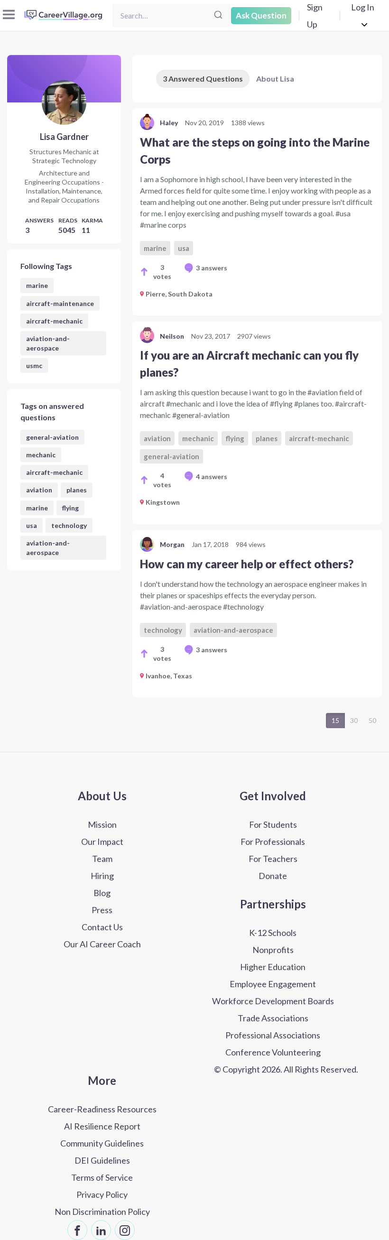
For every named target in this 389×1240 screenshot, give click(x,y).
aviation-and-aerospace (48, 343)
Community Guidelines (102, 1143)
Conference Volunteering (273, 1052)
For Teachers (273, 858)
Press (102, 910)
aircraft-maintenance (60, 303)
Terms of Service (102, 1177)
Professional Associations (272, 1035)
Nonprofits (273, 949)
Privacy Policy (102, 1194)
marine (37, 285)
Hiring (102, 875)
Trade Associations (273, 1018)
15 (335, 720)
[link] (257, 211)
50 (372, 720)
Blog (102, 893)
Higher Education (273, 967)
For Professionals (273, 841)
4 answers (211, 476)
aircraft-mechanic (54, 321)
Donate (273, 875)
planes (76, 490)
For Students (273, 824)
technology (69, 525)
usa (31, 525)
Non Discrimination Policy (102, 1211)
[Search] (218, 15)
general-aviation (52, 437)
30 (354, 720)
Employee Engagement (273, 984)
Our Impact (102, 841)
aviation (39, 490)
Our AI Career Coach (102, 944)
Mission (102, 824)
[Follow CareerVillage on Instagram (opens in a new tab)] (125, 1230)
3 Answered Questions (203, 78)
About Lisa (275, 78)
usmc (34, 365)
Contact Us (102, 927)
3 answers (211, 268)
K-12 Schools (272, 932)
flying (70, 508)
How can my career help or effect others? (246, 564)
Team (102, 858)
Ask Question (261, 15)
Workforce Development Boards (273, 1001)
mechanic (41, 455)
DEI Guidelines (102, 1160)
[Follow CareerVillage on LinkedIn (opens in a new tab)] (101, 1230)
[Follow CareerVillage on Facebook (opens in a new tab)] (77, 1230)
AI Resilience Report (102, 1126)
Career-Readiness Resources (102, 1109)
